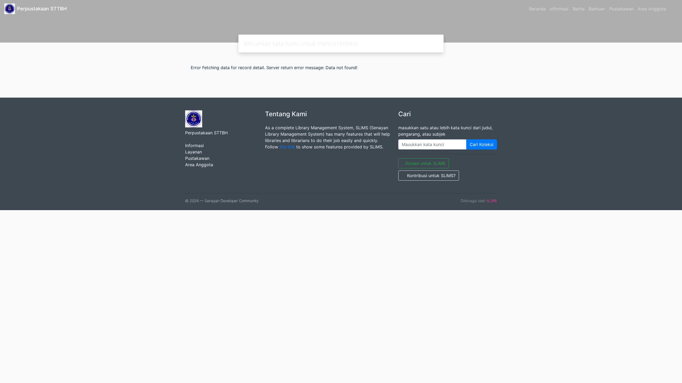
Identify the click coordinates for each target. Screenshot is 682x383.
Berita (578, 8)
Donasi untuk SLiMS (425, 163)
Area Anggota (652, 8)
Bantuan (597, 8)
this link (287, 146)
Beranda (537, 8)
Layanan (193, 152)
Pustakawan (621, 8)
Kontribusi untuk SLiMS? (431, 175)
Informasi (559, 8)
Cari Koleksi (481, 144)
